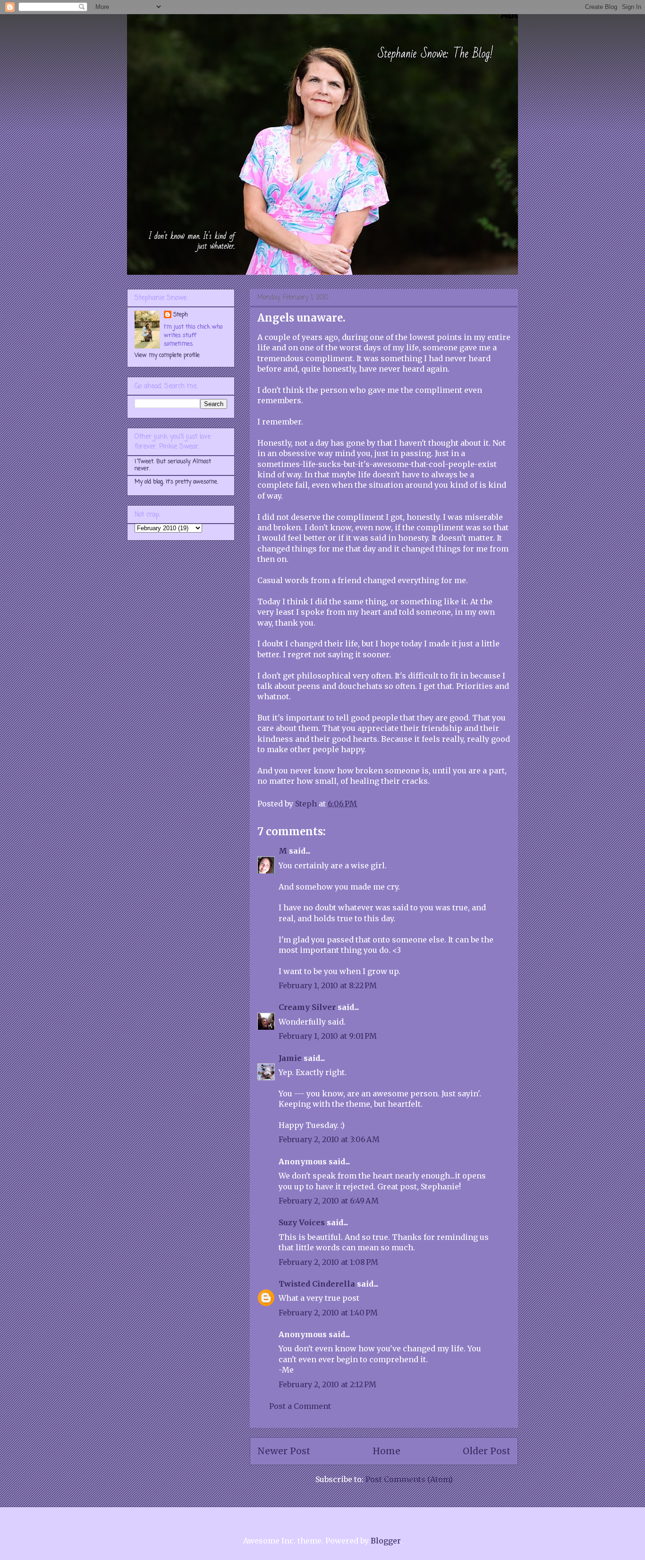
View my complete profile (167, 355)
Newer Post (283, 1451)
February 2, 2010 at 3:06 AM (329, 1139)
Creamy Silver (307, 1007)
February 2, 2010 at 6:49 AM (329, 1200)
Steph (180, 315)
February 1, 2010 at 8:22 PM (328, 985)
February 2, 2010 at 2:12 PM (327, 1384)
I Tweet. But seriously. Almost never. (173, 465)
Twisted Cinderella (317, 1284)
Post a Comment (300, 1406)
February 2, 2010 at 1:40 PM (328, 1312)
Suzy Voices (302, 1222)
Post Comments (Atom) (409, 1479)
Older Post (486, 1451)
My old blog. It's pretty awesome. (176, 482)
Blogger (385, 1540)
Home (386, 1451)
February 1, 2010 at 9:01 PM (328, 1036)
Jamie (290, 1058)
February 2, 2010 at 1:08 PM (328, 1262)
